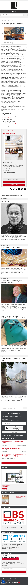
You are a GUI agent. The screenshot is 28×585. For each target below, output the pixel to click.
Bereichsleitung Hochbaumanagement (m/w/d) (12, 441)
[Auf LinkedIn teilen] (19, 190)
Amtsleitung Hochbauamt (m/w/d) (11, 448)
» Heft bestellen (18, 499)
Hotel (12, 20)
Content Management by (7, 582)
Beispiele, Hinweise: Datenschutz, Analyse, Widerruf (12, 435)
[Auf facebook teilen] (10, 190)
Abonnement (14, 182)
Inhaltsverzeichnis (14, 184)
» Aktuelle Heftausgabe (20, 496)
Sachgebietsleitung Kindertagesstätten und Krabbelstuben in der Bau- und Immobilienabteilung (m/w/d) (14, 455)
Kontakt (9, 580)
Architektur (6, 20)
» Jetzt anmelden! (14, 432)
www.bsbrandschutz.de (7, 528)
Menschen (5, 201)
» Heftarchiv (18, 497)
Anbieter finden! (14, 572)
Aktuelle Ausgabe (6, 485)
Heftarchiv (4, 489)
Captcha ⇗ (19, 429)
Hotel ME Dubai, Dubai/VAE (10, 248)
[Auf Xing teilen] (16, 190)
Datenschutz (20, 578)
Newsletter (3, 578)
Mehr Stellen (14, 463)
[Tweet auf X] (13, 190)
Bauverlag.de (4, 583)
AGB (15, 578)
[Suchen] (25, 15)
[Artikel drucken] (25, 189)
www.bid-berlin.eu (6, 117)
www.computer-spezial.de (8, 550)
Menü (14, 11)
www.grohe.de (16, 123)
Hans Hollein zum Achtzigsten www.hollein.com (11, 281)
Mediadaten (5, 486)
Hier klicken (15, 428)
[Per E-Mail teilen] (22, 189)
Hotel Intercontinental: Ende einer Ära (13, 359)
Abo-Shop (4, 488)
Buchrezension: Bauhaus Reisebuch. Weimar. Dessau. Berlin (13, 317)
